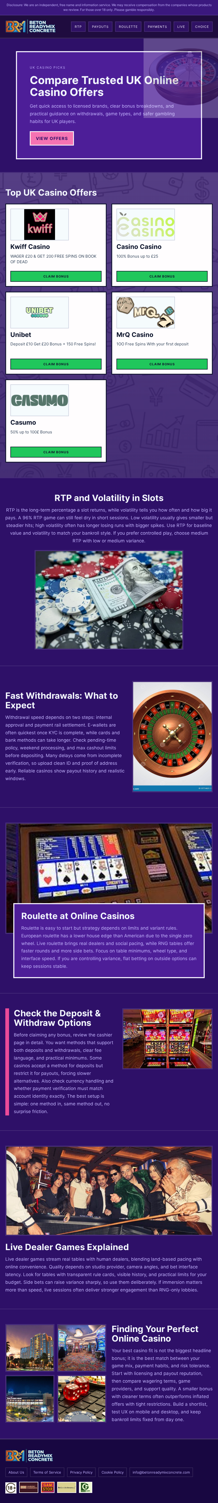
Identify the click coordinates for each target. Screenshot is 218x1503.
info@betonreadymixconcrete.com (161, 1472)
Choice (202, 27)
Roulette (128, 27)
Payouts (100, 27)
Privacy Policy (81, 1472)
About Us (16, 1472)
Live (181, 27)
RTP (78, 27)
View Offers (52, 138)
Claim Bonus (56, 276)
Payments (157, 27)
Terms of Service (47, 1472)
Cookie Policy (113, 1472)
